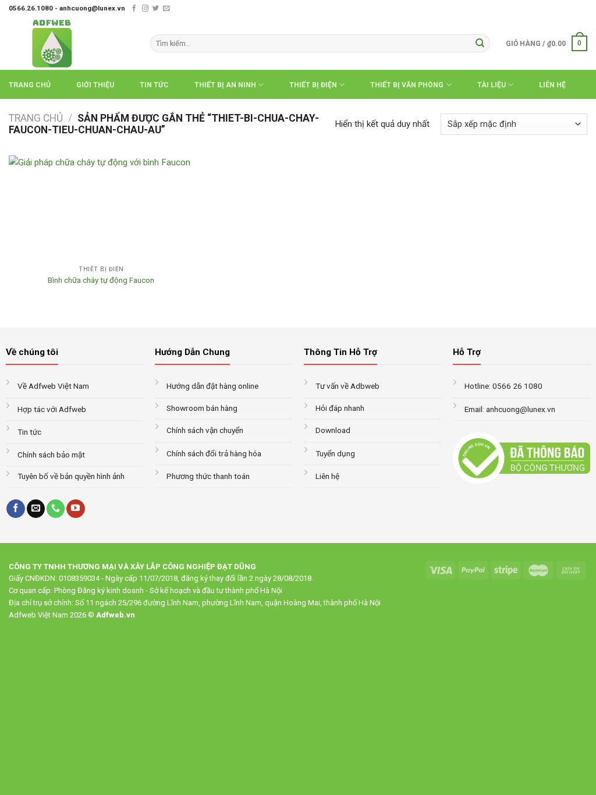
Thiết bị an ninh (225, 85)
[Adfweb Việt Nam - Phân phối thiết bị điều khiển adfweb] (71, 43)
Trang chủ (30, 85)
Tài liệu (491, 85)
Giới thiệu (95, 85)
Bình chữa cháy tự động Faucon (101, 280)
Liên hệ (552, 85)
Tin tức (154, 85)
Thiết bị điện (313, 85)
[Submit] (479, 43)
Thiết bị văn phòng (407, 85)
